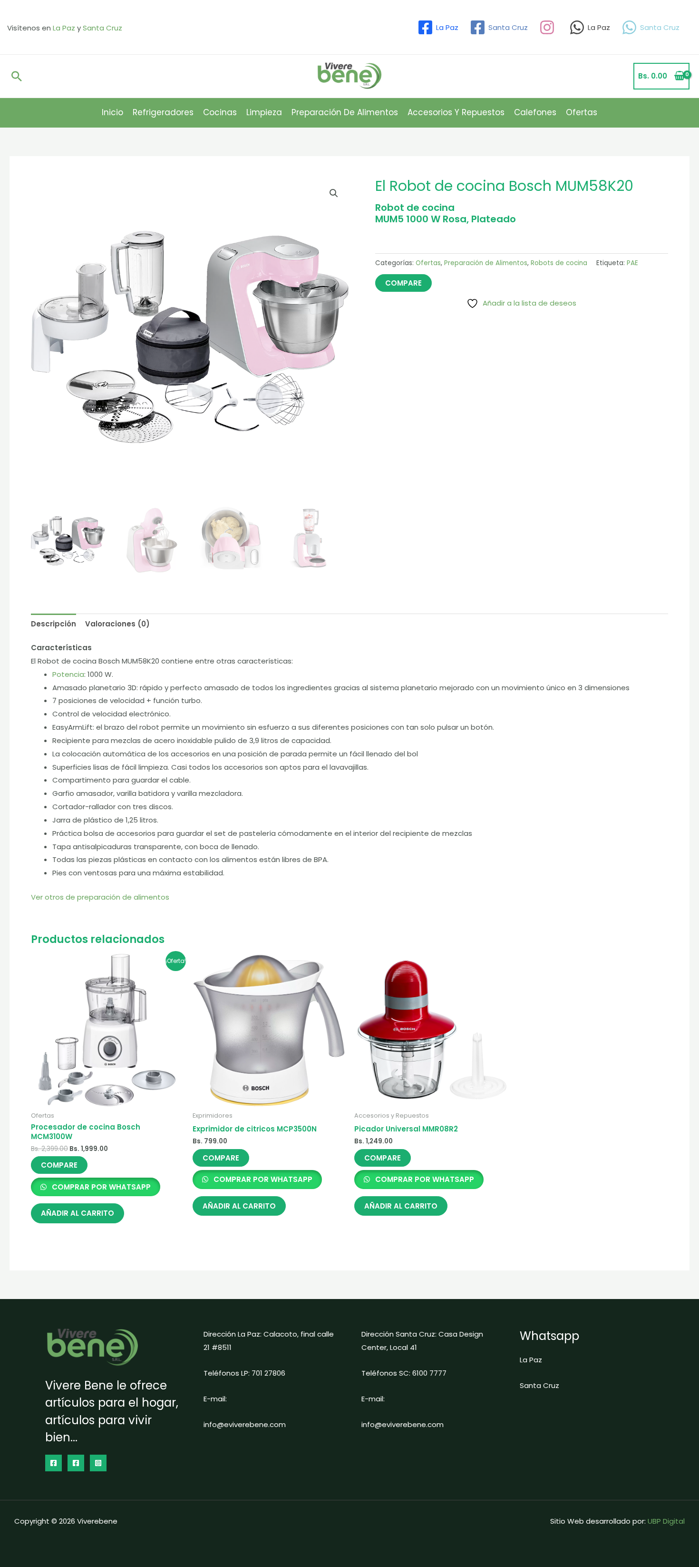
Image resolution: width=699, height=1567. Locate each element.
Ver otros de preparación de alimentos (100, 897)
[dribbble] (548, 27)
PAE (632, 263)
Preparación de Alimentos (344, 112)
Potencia (68, 674)
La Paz (64, 28)
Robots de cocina (559, 263)
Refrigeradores (163, 112)
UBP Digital (666, 1521)
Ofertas (581, 112)
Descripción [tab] (53, 624)
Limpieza (264, 112)
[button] (17, 76)
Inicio (112, 112)
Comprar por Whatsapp (100, 1187)
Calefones (535, 112)
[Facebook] (53, 1463)
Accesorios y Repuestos (456, 112)
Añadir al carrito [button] (77, 1213)
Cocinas (220, 112)
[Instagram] (98, 1463)
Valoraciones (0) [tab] (117, 624)
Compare (403, 283)
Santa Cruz (102, 28)
